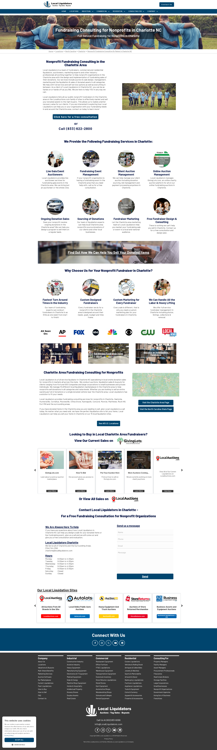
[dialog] (19, 732)
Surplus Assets (72, 695)
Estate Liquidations (132, 661)
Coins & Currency (131, 692)
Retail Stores (101, 683)
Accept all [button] (19, 740)
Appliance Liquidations (133, 686)
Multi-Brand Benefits (46, 671)
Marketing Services (45, 674)
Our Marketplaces (44, 680)
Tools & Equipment (132, 689)
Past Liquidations (44, 686)
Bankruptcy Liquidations (134, 680)
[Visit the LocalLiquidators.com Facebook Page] (95, 643)
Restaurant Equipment (104, 661)
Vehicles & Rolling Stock (134, 664)
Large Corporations (161, 683)
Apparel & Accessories (133, 695)
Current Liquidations (45, 683)
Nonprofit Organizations (163, 689)
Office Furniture (102, 664)
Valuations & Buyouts (46, 668)
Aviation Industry (73, 664)
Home (51, 51)
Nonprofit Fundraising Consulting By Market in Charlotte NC (109, 51)
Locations (59, 51)
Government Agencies (162, 692)
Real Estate (71, 698)
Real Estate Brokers (161, 677)
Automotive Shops (103, 689)
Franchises (158, 698)
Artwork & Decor (131, 677)
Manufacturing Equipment (76, 671)
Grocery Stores (72, 692)
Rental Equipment (102, 698)
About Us (41, 661)
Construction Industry (75, 661)
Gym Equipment (102, 686)
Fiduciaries (158, 674)
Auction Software (44, 677)
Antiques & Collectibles (133, 668)
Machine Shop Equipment (76, 683)
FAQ (39, 695)
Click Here (167, 491)
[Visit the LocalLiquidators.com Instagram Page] (102, 643)
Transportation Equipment (106, 674)
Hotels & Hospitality (74, 686)
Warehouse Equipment (104, 671)
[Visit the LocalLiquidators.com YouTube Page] (115, 643)
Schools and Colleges (104, 695)
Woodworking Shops (104, 692)
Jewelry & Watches (132, 671)
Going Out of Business (162, 695)
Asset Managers (160, 668)
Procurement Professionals (164, 671)
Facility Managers (160, 664)
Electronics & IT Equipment (77, 674)
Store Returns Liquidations (106, 680)
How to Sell (42, 692)
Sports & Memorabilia (133, 674)
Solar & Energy (72, 680)
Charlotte (81, 51)
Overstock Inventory (103, 677)
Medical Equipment (74, 677)
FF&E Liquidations (103, 668)
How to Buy (42, 689)
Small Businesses (160, 686)
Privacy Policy (9, 735)
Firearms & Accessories (134, 698)
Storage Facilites (160, 680)
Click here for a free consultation (75, 116)
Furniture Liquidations (133, 683)
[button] (19, 744)
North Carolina (70, 51)
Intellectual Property (74, 689)
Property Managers (161, 661)
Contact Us (42, 698)
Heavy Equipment (73, 668)
